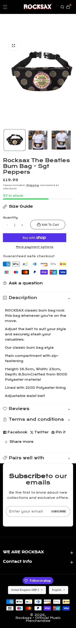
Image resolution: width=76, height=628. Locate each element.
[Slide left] (4, 140)
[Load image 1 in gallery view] (14, 140)
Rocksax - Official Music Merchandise (38, 619)
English (57, 589)
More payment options (34, 247)
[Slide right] (71, 140)
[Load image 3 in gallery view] (61, 140)
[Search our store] (63, 7)
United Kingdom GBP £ (25, 589)
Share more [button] (21, 442)
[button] (38, 458)
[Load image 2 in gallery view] (38, 140)
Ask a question (26, 283)
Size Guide (21, 206)
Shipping (32, 185)
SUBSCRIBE (58, 511)
